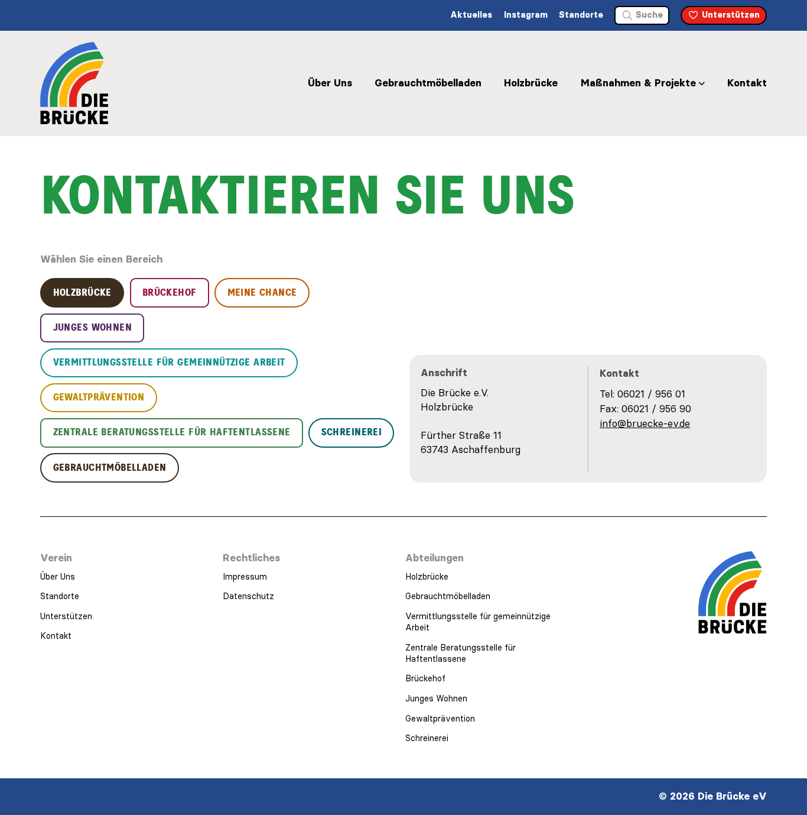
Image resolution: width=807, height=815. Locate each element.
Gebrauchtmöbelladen (428, 83)
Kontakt (747, 83)
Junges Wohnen (436, 698)
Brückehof (425, 678)
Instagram (526, 14)
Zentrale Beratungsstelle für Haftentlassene (460, 653)
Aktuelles (471, 14)
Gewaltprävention (440, 718)
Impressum (245, 576)
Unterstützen (66, 616)
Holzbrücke (531, 83)
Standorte (581, 14)
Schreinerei (426, 738)
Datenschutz (248, 596)
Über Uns (330, 83)
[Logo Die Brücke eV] (74, 83)
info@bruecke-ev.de (645, 423)
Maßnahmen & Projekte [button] (638, 83)
